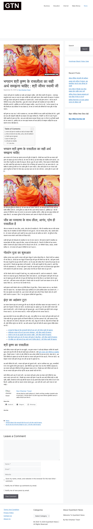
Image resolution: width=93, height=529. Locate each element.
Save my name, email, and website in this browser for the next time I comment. (31, 480)
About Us (7, 519)
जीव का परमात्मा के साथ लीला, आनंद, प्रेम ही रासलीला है (19, 134)
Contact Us (8, 516)
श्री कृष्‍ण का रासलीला (11, 141)
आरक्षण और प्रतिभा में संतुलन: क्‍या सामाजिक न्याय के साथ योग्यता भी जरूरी (78, 83)
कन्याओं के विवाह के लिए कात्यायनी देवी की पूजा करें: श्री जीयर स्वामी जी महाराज (30, 330)
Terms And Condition (11, 510)
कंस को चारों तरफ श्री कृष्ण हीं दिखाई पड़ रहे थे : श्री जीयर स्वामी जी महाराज (23, 424)
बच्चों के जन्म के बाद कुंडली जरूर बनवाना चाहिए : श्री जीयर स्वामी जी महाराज (30, 335)
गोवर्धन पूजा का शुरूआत (12, 136)
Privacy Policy (9, 513)
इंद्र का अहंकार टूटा (11, 139)
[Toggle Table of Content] (31, 129)
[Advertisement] (46, 25)
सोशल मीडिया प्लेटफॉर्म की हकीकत (78, 78)
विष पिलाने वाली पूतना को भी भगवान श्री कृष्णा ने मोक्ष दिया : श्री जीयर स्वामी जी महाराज (32, 337)
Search (71, 46)
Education (56, 6)
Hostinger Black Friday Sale (79, 61)
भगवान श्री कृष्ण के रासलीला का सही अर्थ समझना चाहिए (19, 132)
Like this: (11, 143)
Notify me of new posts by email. (17, 490)
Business (47, 6)
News (86, 6)
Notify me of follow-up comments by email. (21, 486)
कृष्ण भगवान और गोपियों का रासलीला (49, 352)
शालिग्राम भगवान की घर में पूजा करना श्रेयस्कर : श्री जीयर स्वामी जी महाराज (30, 332)
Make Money (76, 6)
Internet (65, 6)
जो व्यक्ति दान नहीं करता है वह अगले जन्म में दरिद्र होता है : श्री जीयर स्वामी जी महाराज (32, 339)
